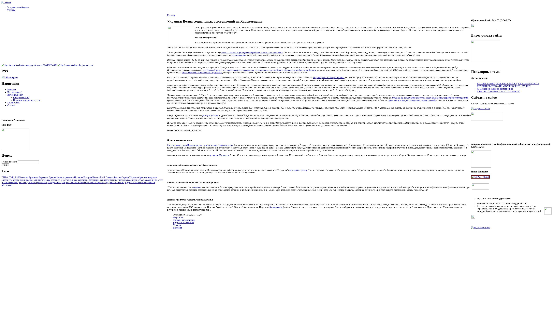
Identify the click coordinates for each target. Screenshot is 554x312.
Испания (78, 177)
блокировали (275, 207)
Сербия (125, 177)
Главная (171, 15)
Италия (96, 177)
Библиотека (13, 102)
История (87, 177)
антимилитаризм (42, 180)
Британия (33, 177)
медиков (197, 187)
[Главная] (6, 2)
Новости (11, 89)
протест (159, 180)
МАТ (102, 177)
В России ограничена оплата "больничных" (498, 91)
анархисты (7, 180)
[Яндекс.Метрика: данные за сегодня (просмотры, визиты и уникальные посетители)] (480, 227)
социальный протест (94, 182)
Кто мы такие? (14, 92)
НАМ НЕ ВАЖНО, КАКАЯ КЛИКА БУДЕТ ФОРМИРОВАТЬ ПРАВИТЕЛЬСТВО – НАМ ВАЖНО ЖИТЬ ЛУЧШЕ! (508, 84)
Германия (43, 177)
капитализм (106, 180)
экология (150, 182)
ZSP (17, 177)
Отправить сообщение (18, 7)
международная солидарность (127, 180)
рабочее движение (28, 182)
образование (148, 180)
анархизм (152, 177)
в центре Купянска (219, 155)
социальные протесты (73, 182)
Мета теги (7, 185)
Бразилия (23, 177)
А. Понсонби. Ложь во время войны (495, 89)
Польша (110, 177)
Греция (52, 177)
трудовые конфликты (135, 182)
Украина (133, 177)
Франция (142, 177)
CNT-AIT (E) (8, 177)
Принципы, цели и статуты (26, 100)
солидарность (54, 182)
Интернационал (15, 95)
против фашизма (10, 182)
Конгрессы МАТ (21, 97)
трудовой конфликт (114, 182)
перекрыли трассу (298, 170)
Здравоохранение (65, 177)
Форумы (11, 10)
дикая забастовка (80, 180)
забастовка (94, 180)
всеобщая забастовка (61, 180)
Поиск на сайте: (10, 161)
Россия (117, 177)
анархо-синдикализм (23, 180)
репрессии (42, 182)
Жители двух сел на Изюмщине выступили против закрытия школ (200, 145)
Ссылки (11, 105)
